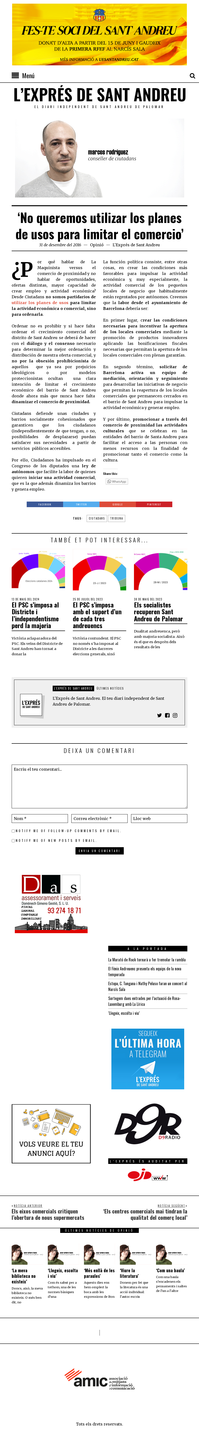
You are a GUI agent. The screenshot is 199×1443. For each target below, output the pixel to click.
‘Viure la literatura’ (129, 1273)
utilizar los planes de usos (41, 302)
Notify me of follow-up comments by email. (69, 830)
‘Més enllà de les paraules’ (99, 1273)
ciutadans (97, 518)
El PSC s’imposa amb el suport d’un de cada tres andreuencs (97, 615)
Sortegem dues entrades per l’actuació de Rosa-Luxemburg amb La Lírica (144, 1001)
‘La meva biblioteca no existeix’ (24, 1276)
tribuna (116, 518)
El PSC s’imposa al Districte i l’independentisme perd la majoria (35, 615)
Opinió (97, 244)
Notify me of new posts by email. (57, 840)
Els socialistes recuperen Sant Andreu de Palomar (158, 611)
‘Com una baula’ (170, 1270)
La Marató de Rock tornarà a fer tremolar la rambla (147, 960)
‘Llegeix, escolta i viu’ (124, 1013)
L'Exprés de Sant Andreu (136, 244)
